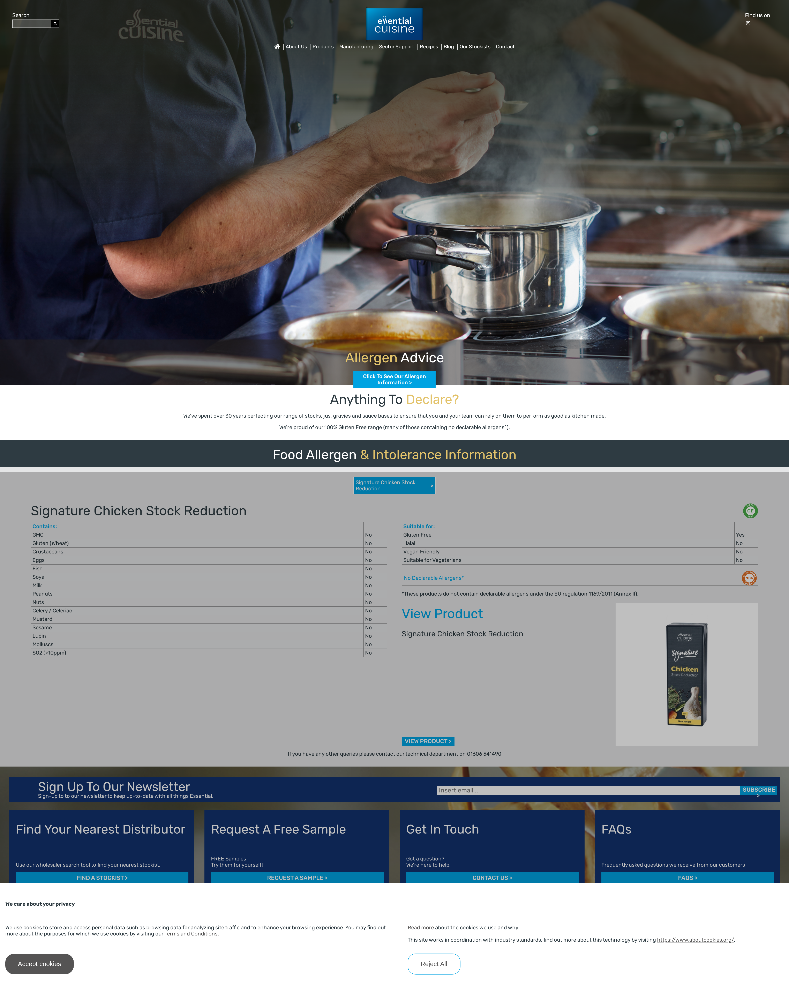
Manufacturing (356, 47)
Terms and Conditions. (191, 934)
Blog (449, 47)
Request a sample (297, 877)
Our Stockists (475, 47)
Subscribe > (759, 790)
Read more (421, 928)
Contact (505, 47)
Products (323, 47)
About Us (296, 47)
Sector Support (396, 47)
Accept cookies (39, 964)
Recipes (429, 47)
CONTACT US (492, 877)
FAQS (687, 877)
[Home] (277, 47)
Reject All (434, 964)
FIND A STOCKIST (102, 877)
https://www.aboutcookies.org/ (695, 940)
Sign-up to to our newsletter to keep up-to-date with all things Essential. (125, 796)
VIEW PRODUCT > (428, 741)
